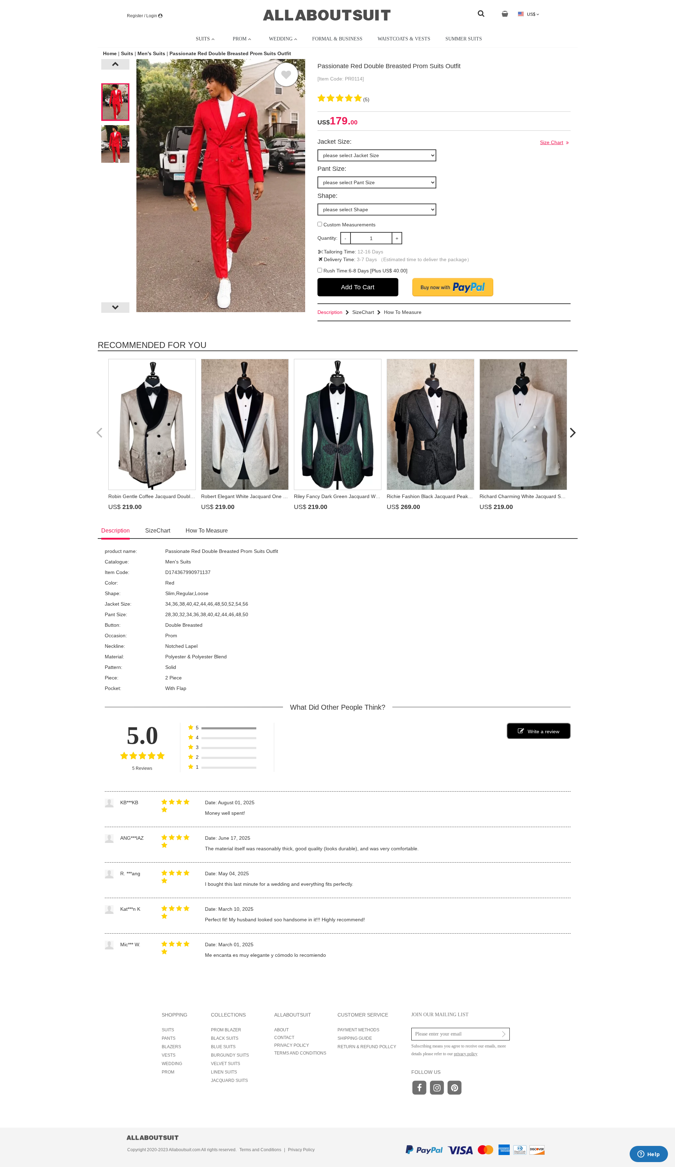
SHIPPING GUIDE (355, 1038)
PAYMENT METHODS (358, 1029)
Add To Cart (357, 287)
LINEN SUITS (224, 1072)
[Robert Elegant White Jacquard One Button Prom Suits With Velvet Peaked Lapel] (245, 424)
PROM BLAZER (226, 1029)
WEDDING (172, 1063)
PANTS (168, 1038)
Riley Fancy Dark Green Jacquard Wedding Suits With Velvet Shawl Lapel (375, 496)
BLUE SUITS (223, 1046)
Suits (127, 53)
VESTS (168, 1055)
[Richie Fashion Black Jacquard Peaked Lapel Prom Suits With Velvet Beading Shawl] (430, 424)
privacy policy (465, 1053)
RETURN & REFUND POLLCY (367, 1046)
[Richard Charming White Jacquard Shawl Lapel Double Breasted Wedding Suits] (523, 424)
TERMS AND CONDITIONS (300, 1053)
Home (110, 53)
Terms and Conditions (260, 1149)
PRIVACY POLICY (291, 1045)
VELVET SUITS (225, 1063)
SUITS (168, 1029)
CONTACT (284, 1037)
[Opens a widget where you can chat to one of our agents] (648, 1154)
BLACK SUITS (224, 1038)
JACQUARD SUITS (229, 1080)
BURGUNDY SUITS (230, 1055)
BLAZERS (171, 1046)
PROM (168, 1072)
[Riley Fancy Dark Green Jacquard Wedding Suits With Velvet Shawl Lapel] (337, 424)
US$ (531, 14)
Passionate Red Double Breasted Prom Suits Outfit (230, 53)
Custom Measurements (348, 224)
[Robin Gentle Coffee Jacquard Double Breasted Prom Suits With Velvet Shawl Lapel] (152, 424)
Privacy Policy (301, 1149)
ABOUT (281, 1029)
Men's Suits (151, 53)
